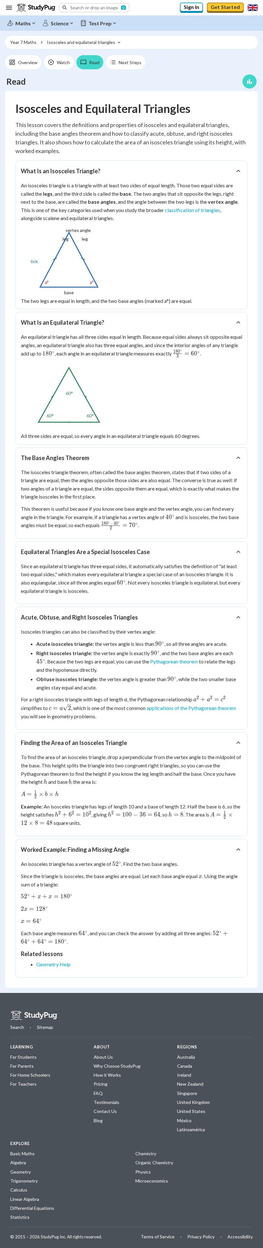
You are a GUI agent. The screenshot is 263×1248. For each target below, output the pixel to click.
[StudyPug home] (33, 1015)
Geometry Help (53, 964)
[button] (94, 7)
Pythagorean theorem (174, 661)
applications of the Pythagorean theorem (191, 708)
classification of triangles (192, 210)
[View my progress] (249, 81)
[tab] (23, 62)
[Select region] (253, 7)
